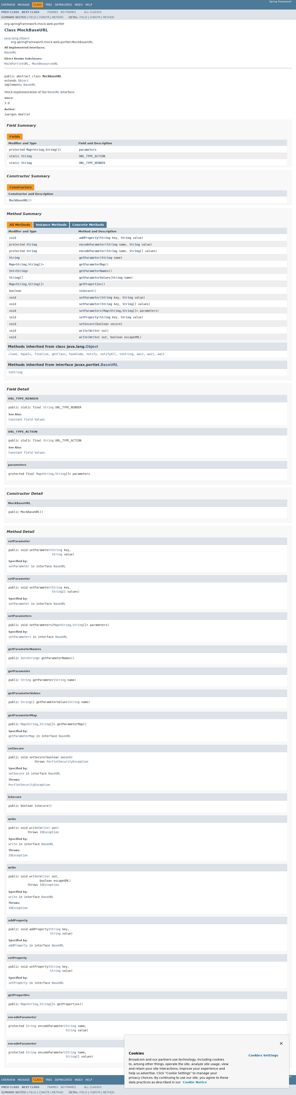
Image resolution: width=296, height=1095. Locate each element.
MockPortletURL (16, 63)
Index (79, 4)
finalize (41, 354)
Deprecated (63, 4)
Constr (44, 17)
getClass (59, 354)
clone (12, 354)
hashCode (76, 354)
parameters (87, 149)
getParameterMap (92, 264)
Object (23, 80)
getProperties (90, 284)
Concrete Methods (88, 224)
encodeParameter (92, 244)
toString (126, 354)
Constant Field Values (26, 419)
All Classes (93, 12)
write (83, 330)
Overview (8, 4)
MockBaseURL (18, 200)
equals (26, 354)
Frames (52, 12)
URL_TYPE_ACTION (92, 156)
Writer (94, 330)
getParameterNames (94, 271)
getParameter (89, 257)
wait (140, 354)
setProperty (88, 317)
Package (24, 4)
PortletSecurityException (67, 761)
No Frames (68, 12)
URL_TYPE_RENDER (92, 163)
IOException (49, 832)
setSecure (87, 324)
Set (11, 271)
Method (57, 17)
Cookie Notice (194, 1082)
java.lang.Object (16, 38)
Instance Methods (51, 224)
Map (29, 149)
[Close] (281, 1043)
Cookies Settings (263, 1055)
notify (91, 354)
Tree (49, 4)
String (38, 149)
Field (32, 17)
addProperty (88, 237)
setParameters (90, 310)
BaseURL (10, 52)
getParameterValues (94, 277)
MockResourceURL (45, 63)
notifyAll (108, 354)
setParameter (89, 297)
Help (88, 4)
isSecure (86, 291)
